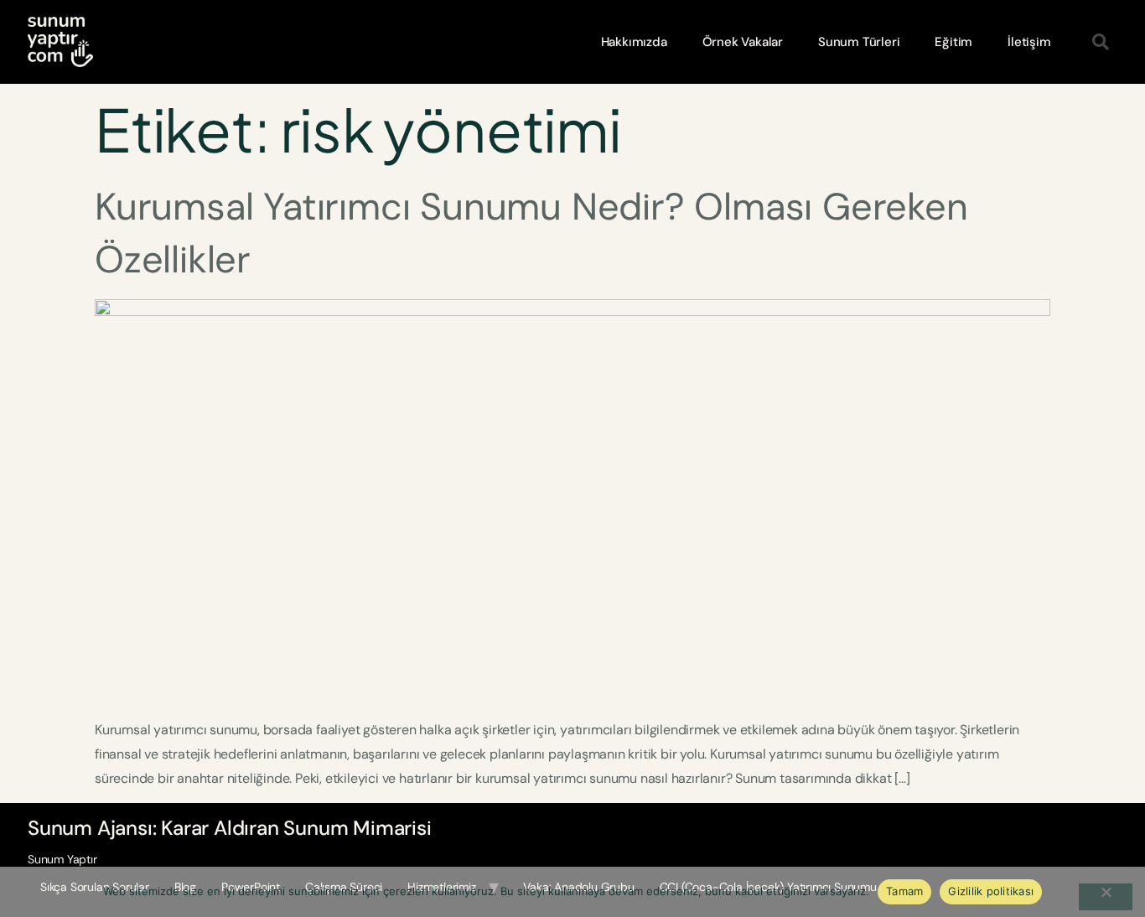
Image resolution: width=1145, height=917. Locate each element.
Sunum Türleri (858, 42)
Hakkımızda (634, 42)
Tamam (904, 891)
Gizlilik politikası (991, 891)
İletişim (1029, 42)
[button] (1100, 42)
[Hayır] (1105, 896)
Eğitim (953, 42)
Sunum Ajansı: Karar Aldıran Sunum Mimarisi (230, 828)
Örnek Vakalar (742, 42)
